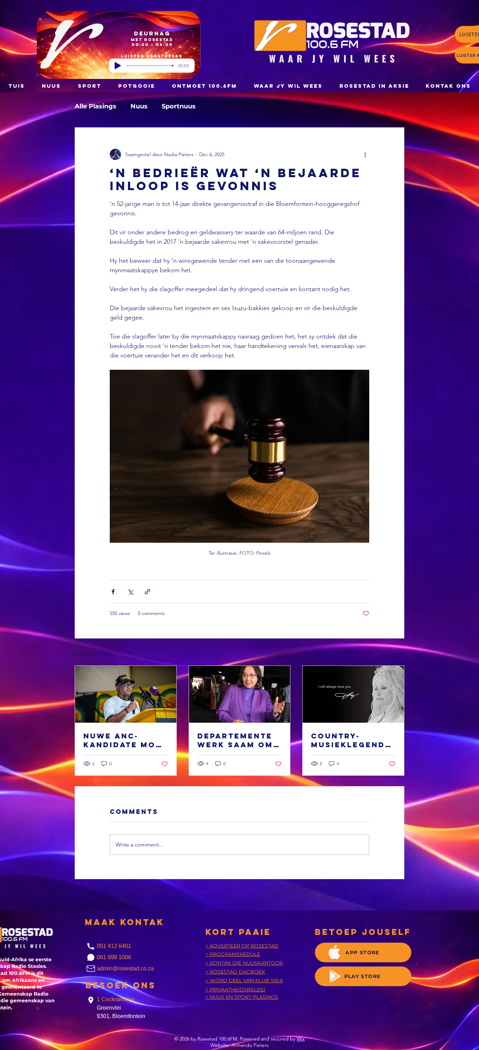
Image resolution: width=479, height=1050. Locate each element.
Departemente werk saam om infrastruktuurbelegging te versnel (237, 740)
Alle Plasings (95, 106)
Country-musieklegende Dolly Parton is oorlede (353, 740)
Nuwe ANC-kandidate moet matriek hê (125, 740)
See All (396, 652)
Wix (301, 1039)
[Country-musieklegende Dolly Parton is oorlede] (353, 694)
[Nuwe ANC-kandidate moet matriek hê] (125, 694)
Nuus (139, 106)
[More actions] (365, 154)
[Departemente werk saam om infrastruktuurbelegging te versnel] (239, 694)
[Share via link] (147, 591)
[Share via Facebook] (113, 591)
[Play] (118, 65)
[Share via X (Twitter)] (130, 591)
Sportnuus (179, 106)
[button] (136, 85)
